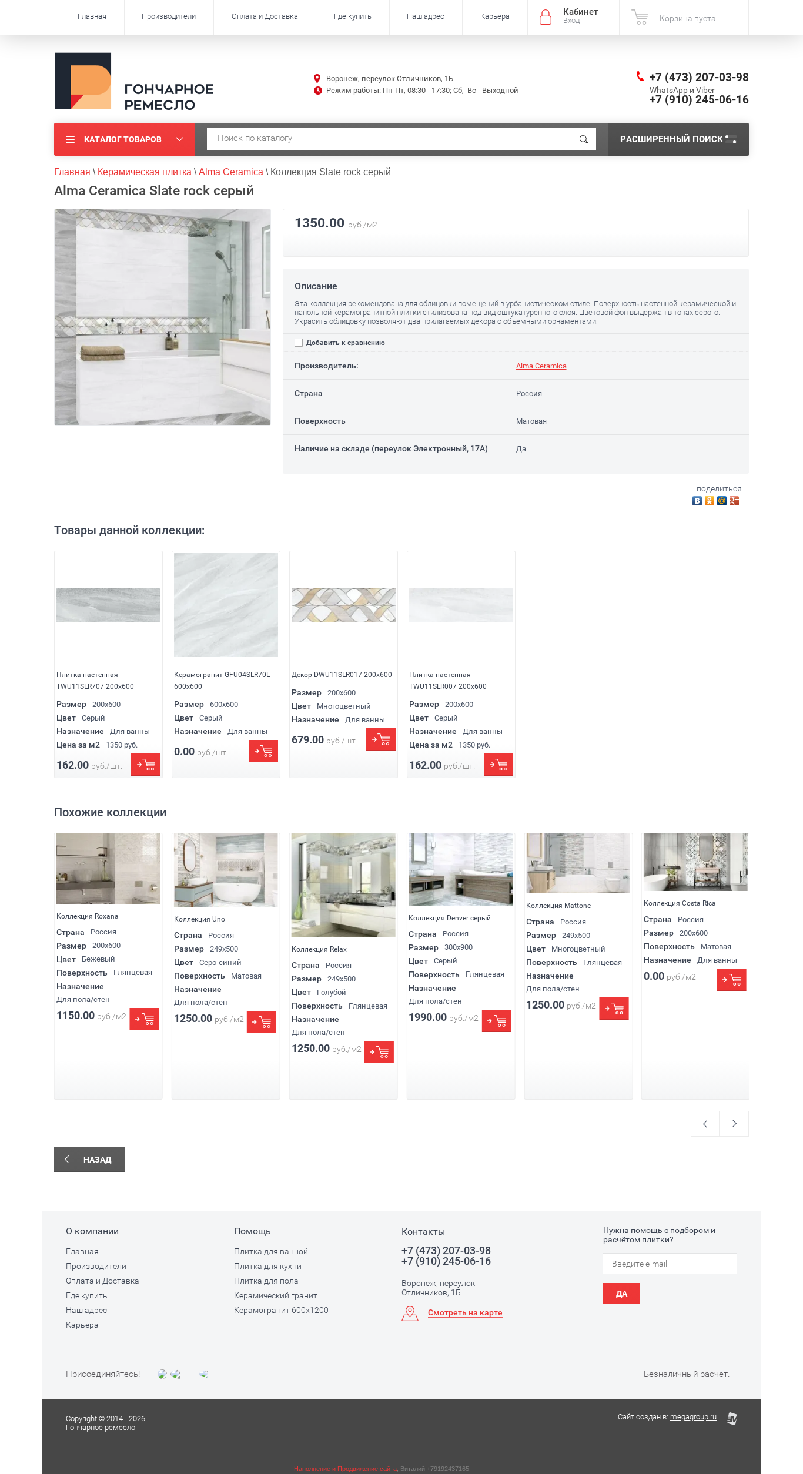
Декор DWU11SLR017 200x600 (342, 675)
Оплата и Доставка (265, 16)
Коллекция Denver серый (450, 918)
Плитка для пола (266, 1280)
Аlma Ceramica (541, 365)
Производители (169, 16)
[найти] (583, 139)
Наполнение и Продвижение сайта (345, 1468)
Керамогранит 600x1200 (281, 1310)
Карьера (495, 16)
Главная (92, 16)
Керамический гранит (275, 1295)
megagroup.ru (693, 1416)
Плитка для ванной (271, 1251)
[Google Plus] (736, 499)
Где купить (353, 16)
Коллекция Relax (319, 949)
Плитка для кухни (268, 1266)
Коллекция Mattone (558, 906)
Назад (97, 1159)
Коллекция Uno (199, 919)
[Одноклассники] (711, 499)
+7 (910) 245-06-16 (699, 99)
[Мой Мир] (723, 499)
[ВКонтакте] (698, 499)
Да (621, 1293)
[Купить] (145, 764)
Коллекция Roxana (87, 916)
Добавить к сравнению (345, 343)
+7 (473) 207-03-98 (699, 77)
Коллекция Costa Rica (680, 903)
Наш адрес (425, 16)
